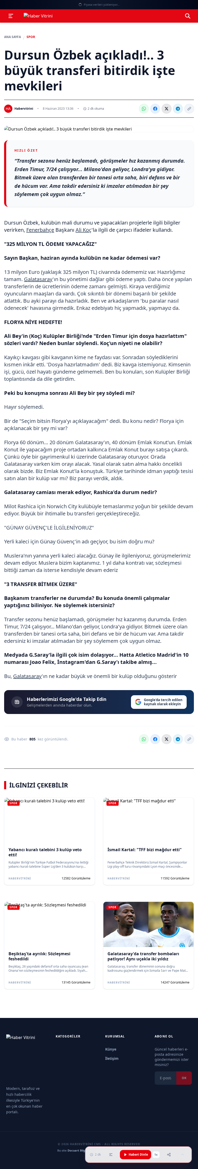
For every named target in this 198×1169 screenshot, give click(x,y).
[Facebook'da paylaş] (155, 108)
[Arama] (188, 16)
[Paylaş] (169, 1154)
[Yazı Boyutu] (111, 1154)
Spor (31, 37)
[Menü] (10, 16)
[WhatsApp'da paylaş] (143, 108)
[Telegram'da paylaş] (178, 108)
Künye (110, 1049)
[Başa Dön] (182, 1154)
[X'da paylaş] (166, 108)
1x (156, 1154)
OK (184, 1078)
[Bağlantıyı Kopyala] (189, 108)
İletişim (112, 1058)
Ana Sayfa (12, 37)
